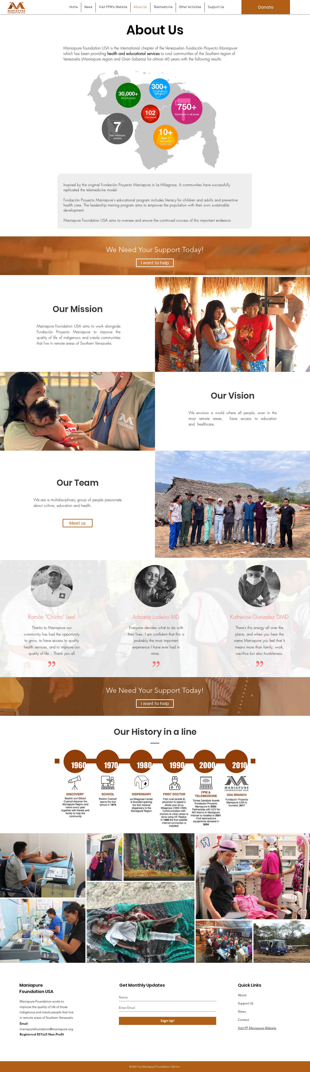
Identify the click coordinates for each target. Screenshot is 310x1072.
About (242, 995)
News (242, 1011)
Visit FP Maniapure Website (257, 1028)
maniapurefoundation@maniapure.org (46, 1029)
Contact (243, 1020)
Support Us (245, 1003)
